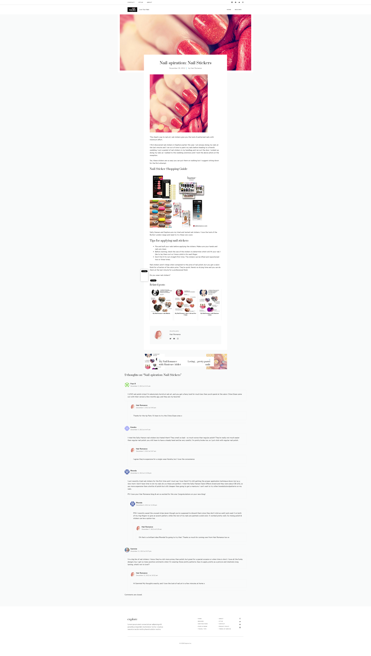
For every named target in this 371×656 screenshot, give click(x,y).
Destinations (203, 624)
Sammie (133, 549)
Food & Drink (202, 626)
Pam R (133, 384)
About (149, 2)
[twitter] (239, 2)
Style (141, 2)
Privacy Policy (224, 626)
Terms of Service (225, 629)
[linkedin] (232, 2)
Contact (131, 2)
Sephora (167, 232)
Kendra (133, 427)
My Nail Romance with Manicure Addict (170, 363)
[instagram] (242, 2)
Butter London (156, 235)
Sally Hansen (155, 232)
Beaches (238, 9)
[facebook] (235, 2)
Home (229, 9)
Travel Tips (202, 629)
